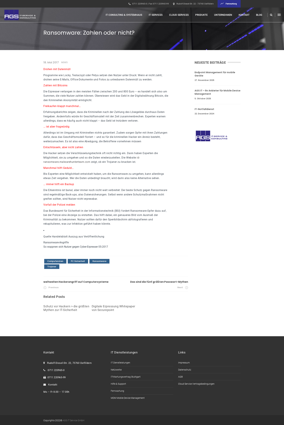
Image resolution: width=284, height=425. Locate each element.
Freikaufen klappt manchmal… (62, 106)
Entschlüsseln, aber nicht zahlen (63, 147)
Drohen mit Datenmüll (57, 69)
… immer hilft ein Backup (58, 184)
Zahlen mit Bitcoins (55, 85)
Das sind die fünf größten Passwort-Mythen (159, 282)
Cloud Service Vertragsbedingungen (196, 383)
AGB (180, 376)
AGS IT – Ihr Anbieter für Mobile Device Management (217, 92)
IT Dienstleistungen (120, 362)
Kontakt (52, 384)
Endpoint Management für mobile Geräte (215, 74)
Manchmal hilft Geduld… (58, 168)
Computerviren (55, 261)
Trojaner (51, 266)
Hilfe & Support (118, 383)
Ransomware (99, 261)
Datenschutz (184, 369)
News (64, 62)
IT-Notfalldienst (204, 109)
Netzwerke (116, 369)
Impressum (184, 362)
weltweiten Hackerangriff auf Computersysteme (75, 282)
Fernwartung (117, 391)
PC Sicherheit (78, 261)
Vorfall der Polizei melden (59, 204)
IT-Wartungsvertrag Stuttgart (126, 376)
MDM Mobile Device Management (128, 398)
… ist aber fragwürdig (56, 126)
